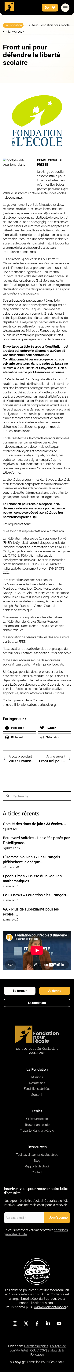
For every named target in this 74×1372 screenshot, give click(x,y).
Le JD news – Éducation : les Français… (36, 894)
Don (47, 7)
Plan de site (15, 1346)
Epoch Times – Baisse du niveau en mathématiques (32, 878)
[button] (19, 728)
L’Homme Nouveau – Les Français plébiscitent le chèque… (31, 859)
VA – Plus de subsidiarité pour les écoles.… (31, 911)
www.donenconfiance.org (51, 1307)
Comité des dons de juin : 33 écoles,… (34, 823)
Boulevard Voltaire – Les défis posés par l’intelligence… (36, 840)
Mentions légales (36, 1346)
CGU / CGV (38, 1350)
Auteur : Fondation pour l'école (48, 25)
